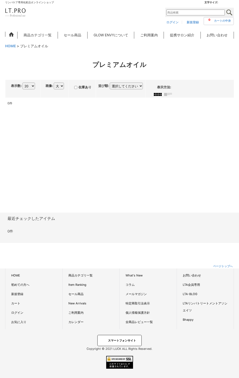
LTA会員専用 (191, 284)
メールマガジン (136, 294)
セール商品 (76, 294)
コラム (130, 284)
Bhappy (188, 319)
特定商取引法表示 (138, 303)
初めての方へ (20, 284)
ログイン (172, 22)
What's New (134, 275)
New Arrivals (77, 303)
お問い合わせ (192, 275)
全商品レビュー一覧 (139, 322)
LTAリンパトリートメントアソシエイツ (205, 307)
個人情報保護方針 (138, 312)
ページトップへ (223, 266)
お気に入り (18, 322)
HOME (15, 275)
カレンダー (76, 322)
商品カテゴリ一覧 (80, 275)
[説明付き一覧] (169, 94)
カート (15, 303)
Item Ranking (77, 284)
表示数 (16, 86)
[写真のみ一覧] (159, 94)
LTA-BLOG (190, 294)
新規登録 (193, 22)
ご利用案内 (76, 312)
